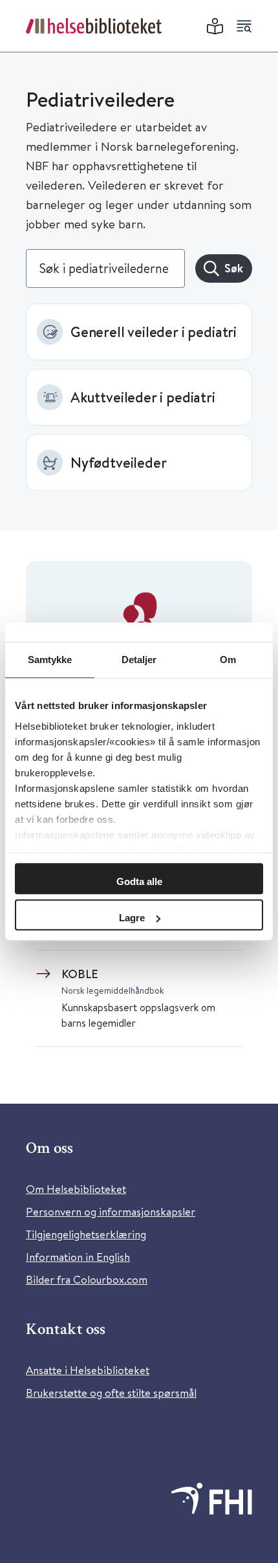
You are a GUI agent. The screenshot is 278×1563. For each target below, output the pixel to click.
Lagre (132, 917)
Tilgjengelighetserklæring (86, 1234)
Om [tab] (228, 659)
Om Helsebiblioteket (76, 1188)
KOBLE (79, 973)
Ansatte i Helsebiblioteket (87, 1369)
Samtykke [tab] (50, 659)
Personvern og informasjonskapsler (110, 1211)
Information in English (78, 1256)
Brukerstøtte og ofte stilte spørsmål (111, 1392)
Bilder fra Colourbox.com (86, 1279)
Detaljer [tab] (139, 659)
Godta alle (139, 881)
